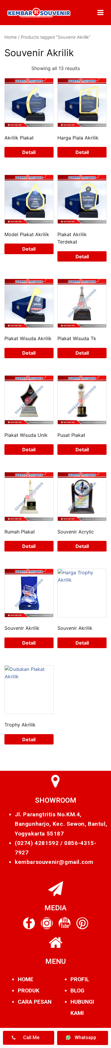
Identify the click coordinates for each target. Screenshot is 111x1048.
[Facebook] (29, 923)
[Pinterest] (82, 923)
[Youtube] (64, 923)
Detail (29, 152)
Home (10, 37)
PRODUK (28, 990)
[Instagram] (47, 923)
